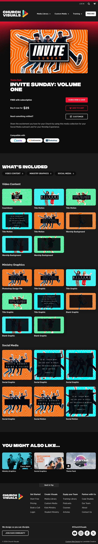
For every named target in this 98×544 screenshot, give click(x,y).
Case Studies (87, 499)
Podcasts (67, 503)
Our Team (86, 503)
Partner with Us (89, 494)
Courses (66, 508)
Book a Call (35, 508)
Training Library (70, 499)
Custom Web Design (72, 541)
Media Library (42, 14)
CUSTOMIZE (78, 117)
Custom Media (61, 14)
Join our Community (15, 533)
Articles (66, 512)
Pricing (91, 14)
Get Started (35, 494)
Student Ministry (51, 512)
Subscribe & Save (76, 100)
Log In (81, 4)
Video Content (12, 173)
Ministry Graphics (39, 173)
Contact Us (87, 512)
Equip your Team (70, 494)
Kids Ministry (50, 508)
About (84, 508)
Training (76, 14)
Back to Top (49, 485)
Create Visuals (50, 494)
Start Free (34, 499)
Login (32, 512)
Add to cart (78, 108)
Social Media (64, 173)
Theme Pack (15, 80)
